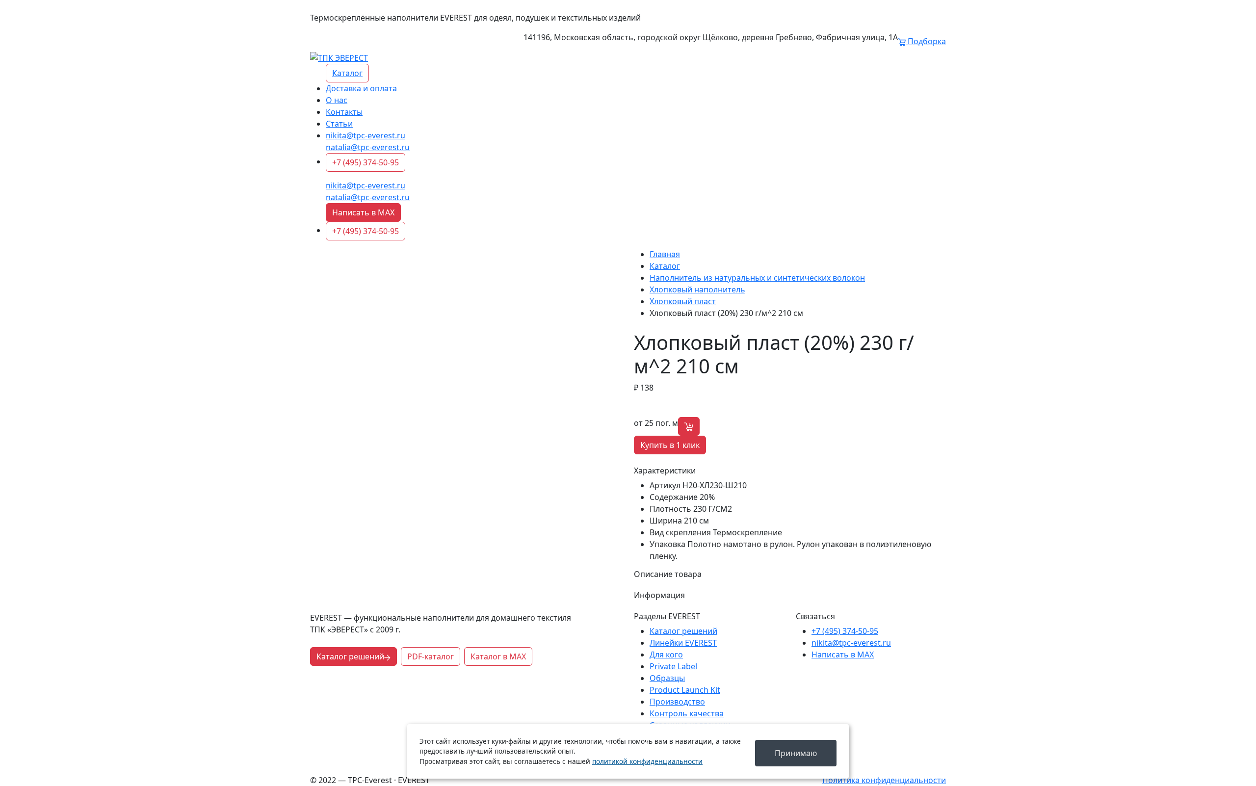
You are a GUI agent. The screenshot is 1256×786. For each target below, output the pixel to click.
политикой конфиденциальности (647, 761)
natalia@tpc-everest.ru (368, 147)
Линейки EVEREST (683, 642)
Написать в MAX (363, 212)
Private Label (673, 666)
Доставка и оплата (361, 88)
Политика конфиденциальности (884, 780)
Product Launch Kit (685, 689)
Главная (665, 254)
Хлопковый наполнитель (697, 289)
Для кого (666, 654)
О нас (336, 100)
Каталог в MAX (498, 656)
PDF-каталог (430, 656)
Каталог (347, 73)
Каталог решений (350, 656)
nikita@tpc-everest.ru (365, 135)
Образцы (667, 678)
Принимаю (796, 753)
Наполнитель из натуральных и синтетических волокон (757, 277)
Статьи (339, 123)
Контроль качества (687, 713)
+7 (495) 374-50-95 (365, 162)
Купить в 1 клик (670, 445)
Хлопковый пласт (683, 301)
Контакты (344, 111)
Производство (677, 701)
